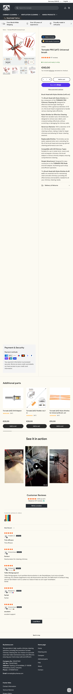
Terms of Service (8, 690)
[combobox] (36, 8)
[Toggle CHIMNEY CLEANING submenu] (18, 15)
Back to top (36, 635)
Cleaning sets (42, 652)
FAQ (39, 663)
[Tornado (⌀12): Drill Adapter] (13, 398)
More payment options (55, 89)
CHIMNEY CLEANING (10, 15)
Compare (41, 655)
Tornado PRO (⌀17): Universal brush (16, 30)
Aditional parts (43, 659)
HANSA (43, 47)
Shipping (51, 70)
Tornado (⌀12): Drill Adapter (12, 411)
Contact (40, 670)
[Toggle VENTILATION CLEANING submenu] (39, 15)
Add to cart (61, 79)
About (40, 666)
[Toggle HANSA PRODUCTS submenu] (57, 15)
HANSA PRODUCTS (48, 15)
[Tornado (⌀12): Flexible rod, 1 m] (36, 398)
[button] (69, 8)
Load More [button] (36, 621)
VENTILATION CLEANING (29, 15)
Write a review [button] (36, 506)
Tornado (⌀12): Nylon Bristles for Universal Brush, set (60, 412)
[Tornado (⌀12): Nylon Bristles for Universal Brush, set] (60, 398)
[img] (8, 533)
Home (4, 30)
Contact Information (9, 686)
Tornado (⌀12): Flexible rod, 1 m (36, 412)
